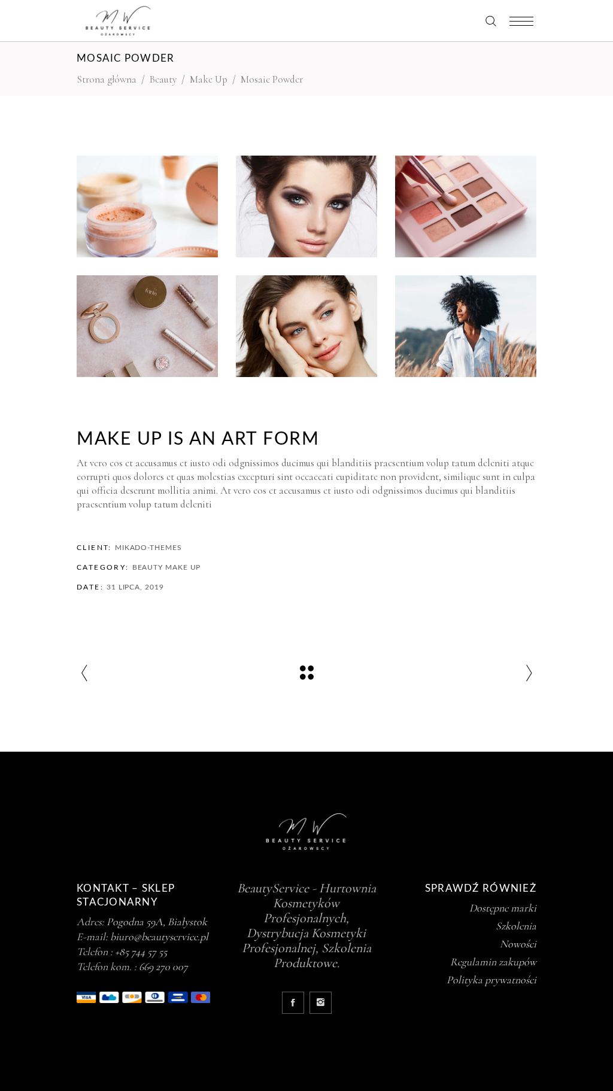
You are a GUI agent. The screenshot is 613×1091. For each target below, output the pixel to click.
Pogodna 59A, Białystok (157, 921)
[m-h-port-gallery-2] (147, 326)
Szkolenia (516, 925)
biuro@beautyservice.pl (159, 936)
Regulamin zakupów (493, 961)
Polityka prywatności (491, 979)
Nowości (518, 943)
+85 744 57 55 (141, 951)
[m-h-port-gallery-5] (306, 206)
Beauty (163, 79)
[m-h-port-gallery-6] (306, 326)
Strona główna (106, 79)
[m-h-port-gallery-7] (147, 206)
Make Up (208, 79)
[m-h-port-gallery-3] (465, 206)
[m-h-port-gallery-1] (465, 326)
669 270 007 (163, 966)
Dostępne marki (502, 907)
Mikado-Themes (148, 547)
